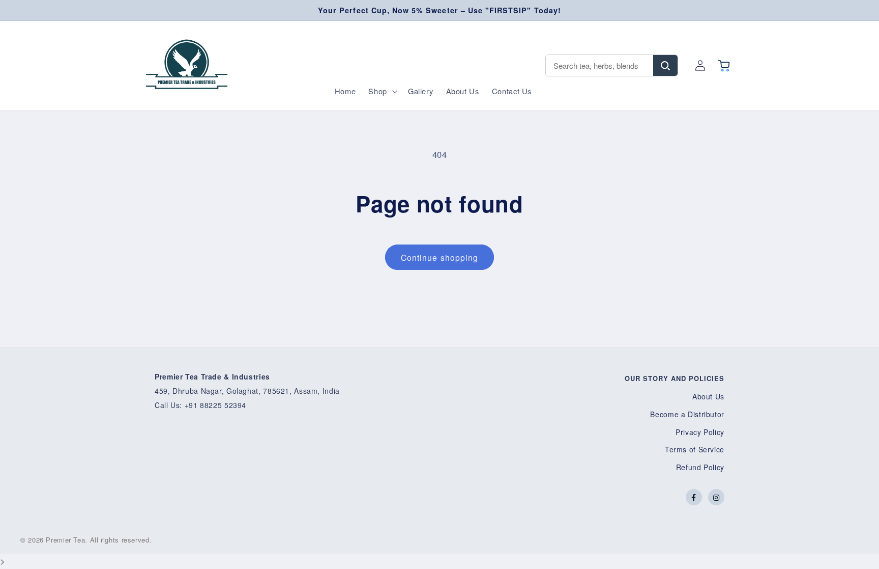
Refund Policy (700, 467)
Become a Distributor (687, 414)
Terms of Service (694, 449)
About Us (708, 396)
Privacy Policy (700, 432)
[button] (381, 91)
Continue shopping (439, 257)
